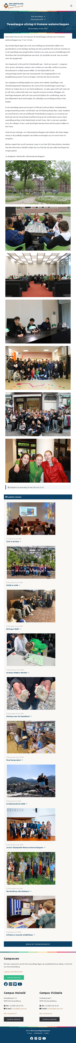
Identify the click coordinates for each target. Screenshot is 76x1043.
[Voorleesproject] (31, 737)
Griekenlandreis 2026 (16, 804)
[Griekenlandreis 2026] (31, 781)
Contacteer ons (14, 977)
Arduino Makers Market (17, 672)
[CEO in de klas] (31, 518)
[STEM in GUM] (31, 562)
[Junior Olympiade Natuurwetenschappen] (31, 824)
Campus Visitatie (49, 1019)
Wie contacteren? (10, 1013)
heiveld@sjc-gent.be (19, 1008)
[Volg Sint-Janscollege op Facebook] (6, 985)
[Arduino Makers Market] (31, 649)
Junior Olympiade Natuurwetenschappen (25, 847)
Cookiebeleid (38, 1033)
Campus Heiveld (13, 1019)
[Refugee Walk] (31, 606)
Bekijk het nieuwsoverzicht (38, 944)
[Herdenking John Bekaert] (31, 868)
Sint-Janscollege (37, 16)
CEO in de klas (12, 541)
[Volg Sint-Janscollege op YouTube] (20, 985)
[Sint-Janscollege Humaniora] (14, 5)
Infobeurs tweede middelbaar (19, 935)
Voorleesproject (13, 760)
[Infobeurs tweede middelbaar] (31, 912)
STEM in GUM (12, 585)
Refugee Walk (12, 629)
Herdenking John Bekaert (18, 891)
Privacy (29, 1033)
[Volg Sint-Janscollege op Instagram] (11, 985)
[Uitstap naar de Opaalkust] (31, 693)
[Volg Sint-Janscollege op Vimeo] (15, 985)
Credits (46, 1033)
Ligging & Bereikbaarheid (13, 972)
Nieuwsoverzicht (37, 19)
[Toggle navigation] (71, 6)
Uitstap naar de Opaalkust (18, 716)
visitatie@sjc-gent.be (55, 1008)
